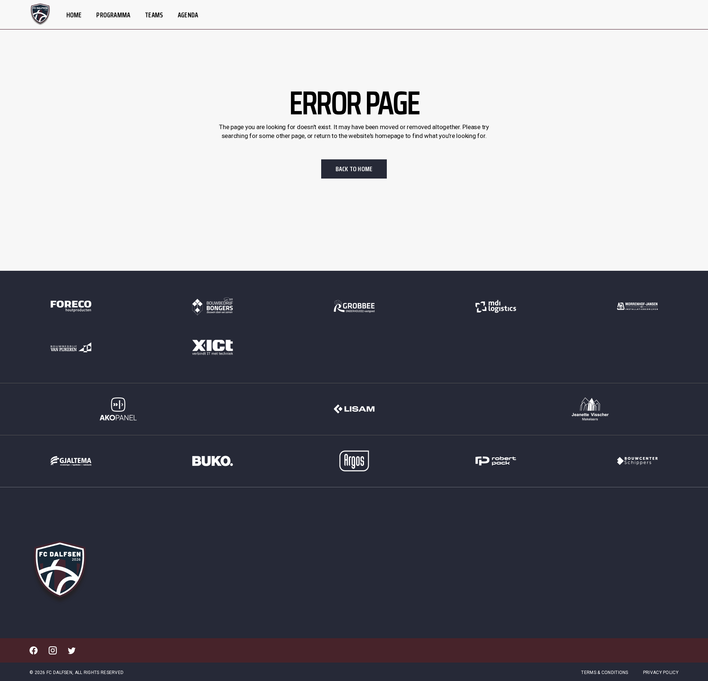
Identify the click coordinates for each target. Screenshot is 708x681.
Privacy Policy (660, 672)
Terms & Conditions (604, 672)
